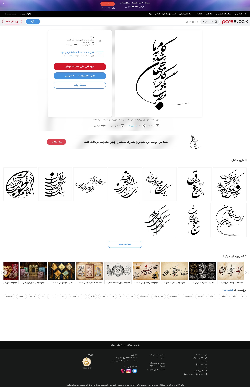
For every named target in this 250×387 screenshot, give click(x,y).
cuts (62, 296)
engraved (9, 296)
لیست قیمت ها (10, 14)
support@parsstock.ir (156, 369)
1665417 (152, 125)
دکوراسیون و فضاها (204, 14)
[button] (189, 354)
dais (42, 296)
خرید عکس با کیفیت (199, 357)
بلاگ (150, 14)
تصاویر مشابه (115, 125)
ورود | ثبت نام (12, 21)
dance (32, 296)
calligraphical (158, 296)
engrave (21, 296)
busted (200, 296)
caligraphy (188, 296)
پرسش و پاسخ (201, 364)
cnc (121, 296)
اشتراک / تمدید (201, 367)
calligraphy (144, 296)
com (112, 296)
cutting (52, 296)
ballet (234, 296)
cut (83, 296)
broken (211, 296)
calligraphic (174, 296)
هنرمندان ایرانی (185, 14)
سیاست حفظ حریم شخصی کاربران (124, 360)
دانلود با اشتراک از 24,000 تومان (80, 76)
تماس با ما (24, 14)
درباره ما (204, 360)
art (243, 296)
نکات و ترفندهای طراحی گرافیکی (195, 374)
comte (103, 296)
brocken (223, 296)
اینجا (71, 55)
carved (131, 296)
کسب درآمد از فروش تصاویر (165, 14)
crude (92, 296)
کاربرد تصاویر (242, 14)
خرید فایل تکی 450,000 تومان (79, 66)
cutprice (73, 296)
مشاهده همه (125, 244)
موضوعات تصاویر (224, 14)
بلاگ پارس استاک (200, 370)
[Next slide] (4, 272)
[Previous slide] (246, 272)
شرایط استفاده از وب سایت (126, 357)
